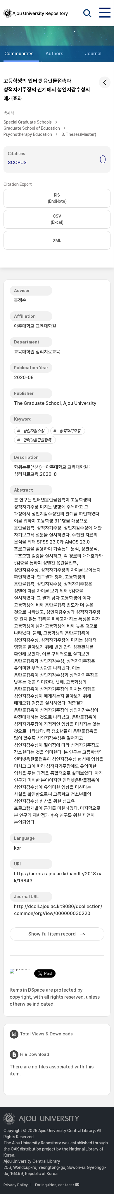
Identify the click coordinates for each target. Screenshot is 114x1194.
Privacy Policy (16, 1185)
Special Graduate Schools (28, 122)
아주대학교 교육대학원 (35, 326)
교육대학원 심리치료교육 (37, 352)
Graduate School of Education (32, 128)
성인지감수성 (33, 430)
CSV (57, 219)
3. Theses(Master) (78, 134)
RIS (57, 198)
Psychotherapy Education (28, 134)
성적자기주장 (69, 430)
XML (57, 240)
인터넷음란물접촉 (37, 440)
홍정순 (20, 300)
